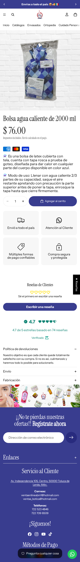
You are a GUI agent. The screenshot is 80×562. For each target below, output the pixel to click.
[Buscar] (13, 14)
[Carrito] (75, 14)
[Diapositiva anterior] (4, 4)
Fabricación (11, 380)
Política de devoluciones (20, 349)
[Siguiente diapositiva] (75, 4)
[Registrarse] (71, 437)
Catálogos (18, 25)
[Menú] (4, 14)
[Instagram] (36, 534)
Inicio (6, 25)
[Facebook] (29, 534)
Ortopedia (49, 25)
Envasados (34, 25)
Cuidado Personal (69, 25)
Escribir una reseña (40, 307)
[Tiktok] (50, 534)
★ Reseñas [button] (76, 284)
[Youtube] (43, 534)
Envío (7, 371)
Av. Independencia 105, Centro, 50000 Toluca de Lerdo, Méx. (40, 483)
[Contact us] (72, 554)
